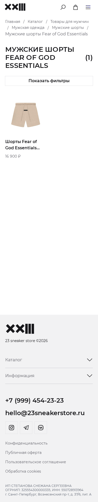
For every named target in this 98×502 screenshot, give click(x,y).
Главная (12, 21)
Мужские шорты (68, 27)
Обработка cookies (23, 471)
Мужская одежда (28, 27)
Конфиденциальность (26, 443)
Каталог (35, 21)
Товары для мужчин (69, 21)
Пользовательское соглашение (35, 462)
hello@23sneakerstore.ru (45, 413)
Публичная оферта (23, 452)
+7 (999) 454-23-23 (34, 400)
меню (88, 6)
